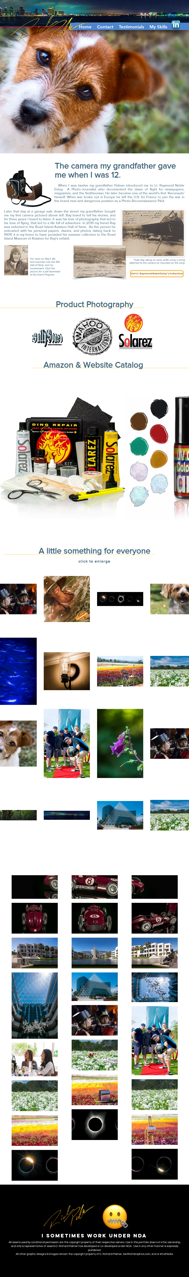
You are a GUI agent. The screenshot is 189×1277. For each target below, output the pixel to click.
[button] (104, 25)
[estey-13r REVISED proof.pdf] (16, 260)
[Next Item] (182, 457)
